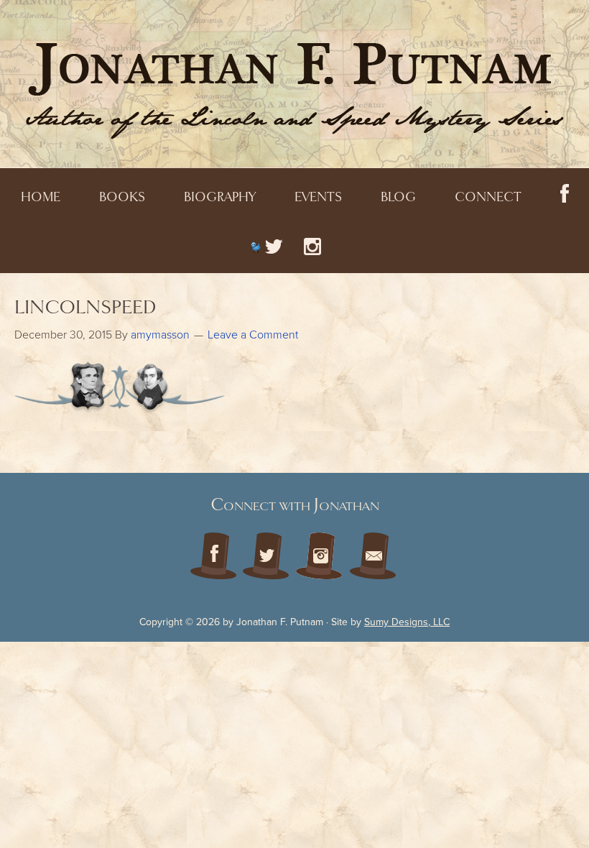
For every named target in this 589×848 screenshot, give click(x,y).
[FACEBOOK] (564, 194)
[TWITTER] (266, 246)
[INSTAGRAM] (312, 247)
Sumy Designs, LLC (407, 622)
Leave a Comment (253, 335)
